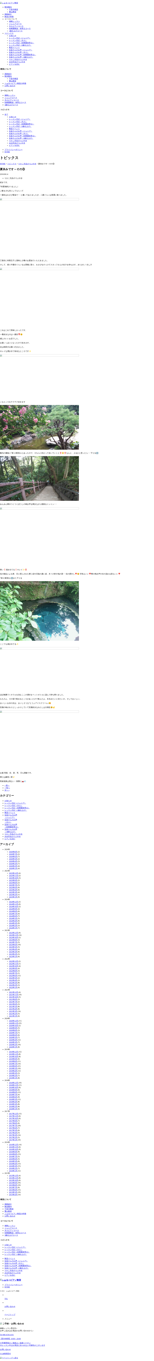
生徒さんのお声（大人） (19, 52)
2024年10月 (13, 906)
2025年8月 (13, 883)
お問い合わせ (10, 86)
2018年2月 (13, 1106)
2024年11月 (13, 904)
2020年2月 (13, 1045)
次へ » (7, 790)
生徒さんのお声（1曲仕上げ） (21, 57)
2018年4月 (13, 1102)
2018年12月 (13, 1083)
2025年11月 (13, 876)
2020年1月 (13, 1047)
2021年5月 (13, 1006)
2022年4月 (13, 980)
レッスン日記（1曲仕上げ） (20, 45)
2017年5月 (13, 1130)
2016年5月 (13, 1161)
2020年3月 (13, 1042)
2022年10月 (13, 966)
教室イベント (14, 48)
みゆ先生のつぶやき (17, 62)
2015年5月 (13, 1192)
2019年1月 (13, 1078)
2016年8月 (13, 1154)
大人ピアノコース (16, 26)
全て (6, 114)
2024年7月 (13, 914)
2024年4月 (13, 921)
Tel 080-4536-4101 (22, 1340)
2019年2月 (13, 1076)
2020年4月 (13, 1040)
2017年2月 (13, 1137)
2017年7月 (13, 1126)
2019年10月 (13, 1056)
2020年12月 (13, 1021)
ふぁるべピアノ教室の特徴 (15, 83)
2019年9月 (13, 1059)
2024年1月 (13, 928)
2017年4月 (13, 1133)
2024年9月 (13, 909)
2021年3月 (13, 1011)
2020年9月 (13, 1028)
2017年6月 (13, 1128)
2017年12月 (13, 1114)
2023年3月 (13, 952)
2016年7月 (13, 1156)
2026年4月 (13, 861)
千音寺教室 (13, 9)
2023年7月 (13, 942)
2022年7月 (13, 973)
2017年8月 (13, 1123)
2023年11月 (13, 935)
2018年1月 (13, 1109)
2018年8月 (13, 1092)
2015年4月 (13, 1195)
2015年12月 (13, 1176)
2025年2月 (13, 895)
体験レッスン (14, 21)
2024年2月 (13, 926)
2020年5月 (13, 1037)
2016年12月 (13, 1145)
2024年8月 (13, 911)
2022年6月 (13, 976)
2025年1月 (13, 897)
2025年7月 (13, 885)
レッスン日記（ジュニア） (20, 38)
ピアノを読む (14, 64)
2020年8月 (13, 1030)
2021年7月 (13, 1002)
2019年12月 (13, 1052)
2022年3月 (13, 983)
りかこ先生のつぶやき (18, 59)
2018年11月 (13, 1085)
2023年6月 (13, 945)
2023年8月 (13, 940)
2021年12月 (13, 992)
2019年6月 (13, 1066)
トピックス (9, 33)
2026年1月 (13, 868)
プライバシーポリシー (14, 150)
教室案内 (8, 7)
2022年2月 (13, 985)
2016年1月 (13, 1171)
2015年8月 (13, 1185)
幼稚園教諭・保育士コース (20, 28)
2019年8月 (13, 1061)
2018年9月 (13, 1090)
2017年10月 (13, 1118)
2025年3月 (13, 892)
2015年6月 (13, 1190)
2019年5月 (13, 1068)
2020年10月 (13, 1026)
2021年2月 (13, 1014)
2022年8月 (13, 971)
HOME (7, 152)
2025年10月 (13, 878)
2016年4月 (13, 1164)
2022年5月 (13, 978)
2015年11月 (13, 1178)
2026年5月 (13, 859)
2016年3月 (13, 1166)
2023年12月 (13, 933)
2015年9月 (13, 1183)
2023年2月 (13, 954)
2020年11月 (13, 1023)
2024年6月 (13, 916)
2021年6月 (13, 1004)
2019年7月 (13, 1064)
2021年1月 (13, 1016)
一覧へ (7, 788)
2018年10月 (13, 1087)
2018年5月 (13, 1099)
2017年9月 (13, 1121)
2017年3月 (13, 1135)
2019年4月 (13, 1071)
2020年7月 (13, 1033)
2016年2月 (13, 1168)
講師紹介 (8, 14)
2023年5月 (13, 947)
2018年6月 (13, 1097)
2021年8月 (13, 999)
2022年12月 (13, 961)
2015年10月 (13, 1180)
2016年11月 (13, 1147)
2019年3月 (13, 1073)
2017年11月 (13, 1116)
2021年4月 (13, 1009)
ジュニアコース (15, 24)
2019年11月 (13, 1054)
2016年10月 (13, 1149)
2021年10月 (13, 997)
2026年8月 (13, 852)
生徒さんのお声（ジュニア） (20, 50)
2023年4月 (13, 949)
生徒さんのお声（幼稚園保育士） (22, 55)
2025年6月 (13, 887)
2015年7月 (13, 1187)
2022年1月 (13, 987)
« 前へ (7, 785)
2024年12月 (13, 902)
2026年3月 (13, 864)
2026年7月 (13, 854)
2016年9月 (13, 1152)
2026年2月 (13, 866)
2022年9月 (13, 968)
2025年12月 (13, 873)
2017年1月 (13, 1140)
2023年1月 (13, 956)
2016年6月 (13, 1159)
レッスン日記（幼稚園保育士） (21, 43)
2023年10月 (13, 937)
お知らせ (12, 36)
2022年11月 (13, 964)
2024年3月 (13, 923)
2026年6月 (13, 856)
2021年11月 (13, 995)
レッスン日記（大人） (18, 40)
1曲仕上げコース (16, 31)
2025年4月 (13, 890)
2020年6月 (13, 1035)
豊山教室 (12, 12)
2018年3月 (13, 1104)
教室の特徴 (9, 17)
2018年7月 (13, 1095)
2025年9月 (13, 880)
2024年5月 (13, 918)
